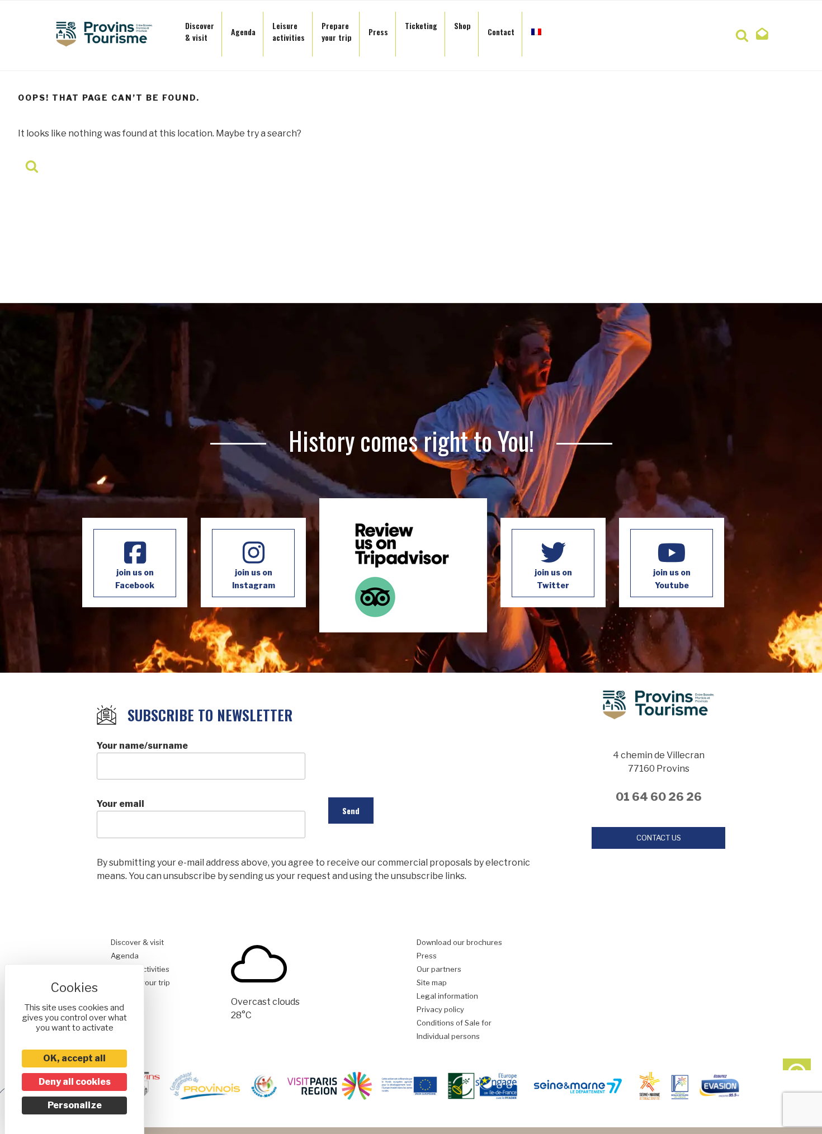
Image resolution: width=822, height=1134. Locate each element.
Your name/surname (142, 745)
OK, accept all (74, 1058)
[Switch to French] (536, 28)
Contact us (658, 837)
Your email (120, 803)
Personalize (75, 1105)
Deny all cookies (75, 1081)
